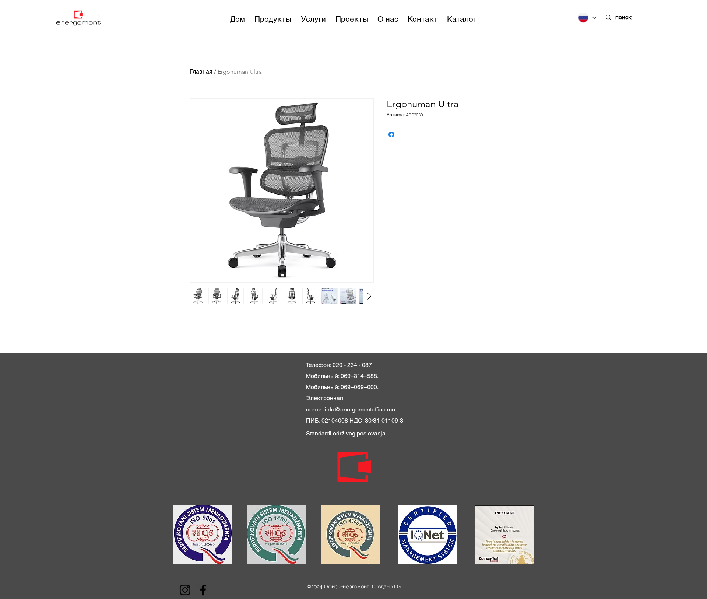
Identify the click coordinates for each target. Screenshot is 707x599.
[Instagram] (185, 590)
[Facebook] (203, 590)
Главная (201, 71)
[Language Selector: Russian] (587, 18)
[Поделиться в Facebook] (391, 134)
